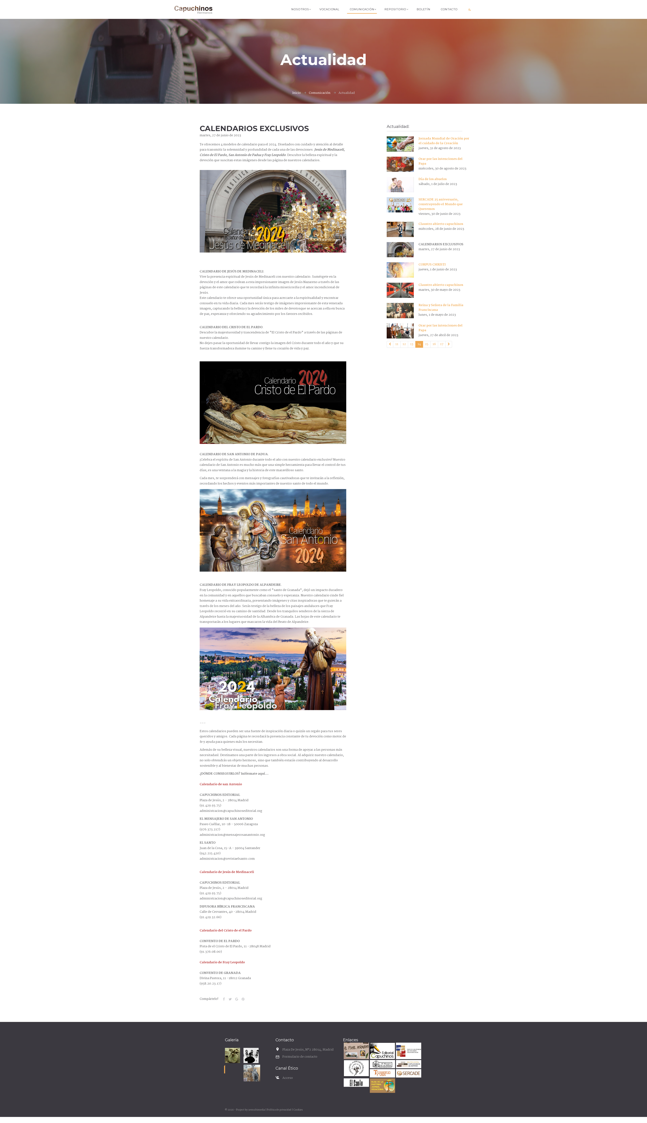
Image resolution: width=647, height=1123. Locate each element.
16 (434, 344)
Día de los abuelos (433, 179)
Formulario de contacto (299, 1056)
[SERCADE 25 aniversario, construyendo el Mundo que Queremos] (400, 204)
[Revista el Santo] (356, 1083)
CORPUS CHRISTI (432, 264)
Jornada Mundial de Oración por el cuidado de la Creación (444, 141)
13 (411, 344)
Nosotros (300, 9)
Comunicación (362, 9)
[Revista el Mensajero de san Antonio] (382, 1064)
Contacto (449, 9)
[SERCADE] (408, 1073)
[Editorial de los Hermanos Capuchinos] (382, 1051)
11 (396, 344)
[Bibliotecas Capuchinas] (408, 1064)
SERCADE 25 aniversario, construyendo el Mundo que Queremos (441, 204)
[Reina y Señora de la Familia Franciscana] (400, 310)
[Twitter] (230, 999)
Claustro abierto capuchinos (441, 224)
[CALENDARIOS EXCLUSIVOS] (400, 249)
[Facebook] (223, 999)
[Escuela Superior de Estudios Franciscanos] (408, 1051)
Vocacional (329, 9)
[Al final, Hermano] (356, 1051)
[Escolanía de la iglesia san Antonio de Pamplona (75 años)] (251, 1055)
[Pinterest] (243, 999)
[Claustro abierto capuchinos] (400, 229)
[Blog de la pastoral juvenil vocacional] (382, 1086)
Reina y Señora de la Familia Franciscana (441, 308)
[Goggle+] (236, 999)
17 (441, 344)
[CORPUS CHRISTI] (400, 269)
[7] (390, 344)
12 (404, 344)
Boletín (423, 9)
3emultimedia (256, 1110)
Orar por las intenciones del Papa (441, 161)
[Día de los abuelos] (400, 184)
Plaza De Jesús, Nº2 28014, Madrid (308, 1049)
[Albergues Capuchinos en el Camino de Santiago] (356, 1068)
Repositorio (395, 9)
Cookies (298, 1110)
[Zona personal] (469, 9)
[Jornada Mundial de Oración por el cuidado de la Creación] (400, 144)
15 (426, 344)
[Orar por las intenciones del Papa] (400, 164)
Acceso (287, 1078)
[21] (448, 344)
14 (419, 344)
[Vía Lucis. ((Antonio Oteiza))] (232, 1055)
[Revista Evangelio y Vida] (382, 1073)
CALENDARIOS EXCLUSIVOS (441, 244)
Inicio (296, 93)
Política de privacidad (279, 1110)
